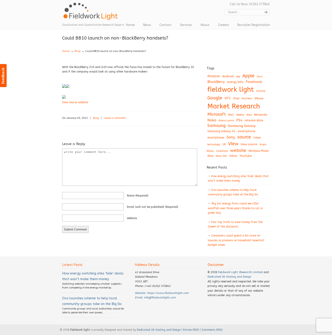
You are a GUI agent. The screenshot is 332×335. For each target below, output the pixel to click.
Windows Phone (258, 150)
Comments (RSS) (212, 329)
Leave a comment (115, 118)
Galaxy (260, 90)
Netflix (240, 114)
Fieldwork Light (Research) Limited (240, 272)
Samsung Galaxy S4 (221, 131)
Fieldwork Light (91, 13)
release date (254, 120)
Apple (248, 75)
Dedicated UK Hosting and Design (229, 276)
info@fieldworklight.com (160, 297)
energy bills (235, 82)
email (152, 206)
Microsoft (216, 114)
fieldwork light (230, 90)
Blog (77, 51)
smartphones (215, 137)
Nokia (211, 120)
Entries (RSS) (191, 329)
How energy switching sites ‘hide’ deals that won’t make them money (238, 178)
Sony (231, 137)
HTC (227, 98)
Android (228, 76)
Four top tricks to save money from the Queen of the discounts (235, 224)
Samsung (216, 125)
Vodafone (222, 151)
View (233, 143)
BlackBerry (216, 82)
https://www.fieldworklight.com (168, 293)
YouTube (245, 156)
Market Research (233, 106)
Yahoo (233, 155)
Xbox (210, 155)
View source (249, 144)
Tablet (257, 137)
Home (66, 51)
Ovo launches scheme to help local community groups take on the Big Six (233, 192)
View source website (75, 102)
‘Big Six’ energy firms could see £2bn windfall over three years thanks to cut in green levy (235, 208)
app (238, 76)
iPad (236, 98)
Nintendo (260, 114)
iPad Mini (246, 98)
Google (214, 98)
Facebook (254, 82)
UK (224, 144)
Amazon (213, 76)
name (137, 195)
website (132, 218)
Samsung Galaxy (242, 126)
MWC (231, 114)
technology (213, 144)
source (244, 137)
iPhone (259, 98)
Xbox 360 (221, 155)
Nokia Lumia (226, 120)
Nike (249, 114)
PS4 (239, 120)
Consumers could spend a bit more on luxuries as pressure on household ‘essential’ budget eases (236, 240)
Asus (260, 76)
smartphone (246, 131)
